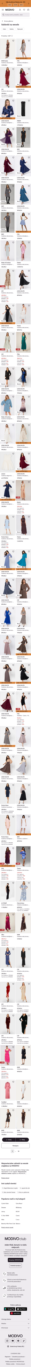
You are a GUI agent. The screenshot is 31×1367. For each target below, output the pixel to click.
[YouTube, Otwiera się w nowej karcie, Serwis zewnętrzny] (13, 1341)
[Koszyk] (28, 10)
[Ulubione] (24, 10)
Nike (2, 1219)
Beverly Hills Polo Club (8, 1223)
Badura (18, 1223)
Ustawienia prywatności (18, 1356)
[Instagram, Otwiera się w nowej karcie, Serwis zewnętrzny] (7, 1341)
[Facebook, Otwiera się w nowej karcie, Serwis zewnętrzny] (18, 1341)
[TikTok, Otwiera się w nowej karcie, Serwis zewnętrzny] (24, 1341)
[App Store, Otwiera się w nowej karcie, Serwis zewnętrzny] (21, 1309)
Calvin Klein (5, 1203)
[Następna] (29, 3)
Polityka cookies (10, 1364)
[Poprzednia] (2, 3)
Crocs (17, 1219)
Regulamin (7, 1356)
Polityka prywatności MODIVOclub (14, 1361)
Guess (18, 1215)
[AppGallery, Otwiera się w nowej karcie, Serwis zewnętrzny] (15, 1313)
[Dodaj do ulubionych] (13, 41)
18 (18, 1151)
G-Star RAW (5, 1215)
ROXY (18, 1211)
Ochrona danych (20, 1364)
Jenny (3, 1211)
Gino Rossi (19, 1203)
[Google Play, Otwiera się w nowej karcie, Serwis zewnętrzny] (9, 1309)
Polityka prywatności (14, 1359)
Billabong (18, 1207)
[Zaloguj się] (20, 10)
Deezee (3, 1207)
